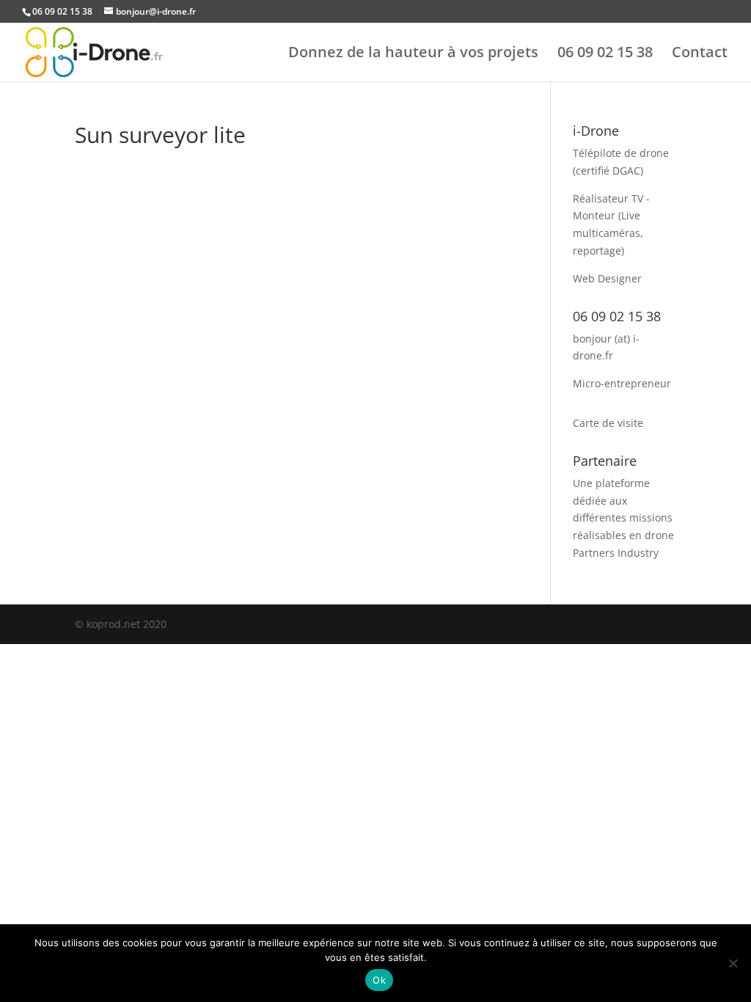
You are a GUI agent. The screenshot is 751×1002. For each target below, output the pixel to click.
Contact (700, 54)
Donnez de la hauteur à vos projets (413, 54)
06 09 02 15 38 (605, 54)
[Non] (732, 963)
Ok (379, 980)
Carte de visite (608, 423)
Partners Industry (616, 553)
